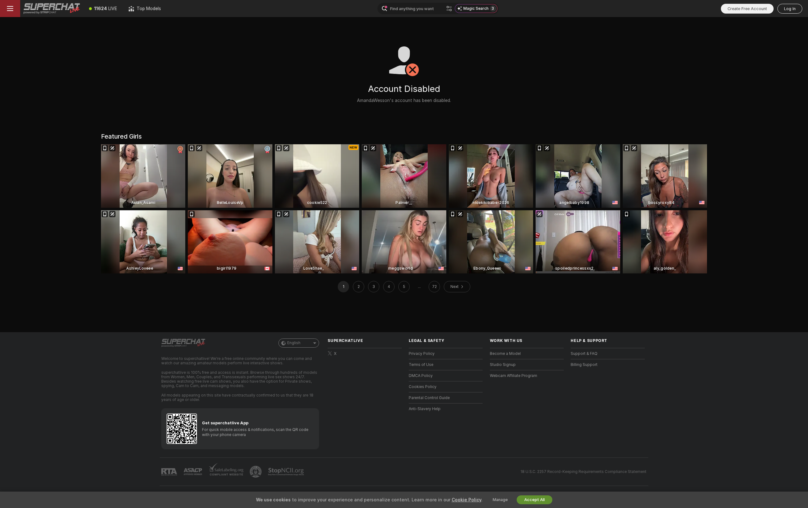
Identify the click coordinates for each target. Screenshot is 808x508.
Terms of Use (421, 364)
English (293, 343)
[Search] (449, 8)
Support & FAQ (584, 353)
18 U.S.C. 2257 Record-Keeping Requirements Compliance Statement (583, 471)
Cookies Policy (423, 387)
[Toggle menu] (10, 8)
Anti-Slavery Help (425, 409)
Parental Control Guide (429, 398)
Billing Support (584, 364)
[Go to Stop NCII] (286, 471)
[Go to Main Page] (51, 8)
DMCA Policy (421, 376)
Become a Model (505, 353)
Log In (790, 8)
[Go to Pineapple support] (256, 472)
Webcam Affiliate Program (513, 376)
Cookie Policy (466, 499)
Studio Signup (503, 364)
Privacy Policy (422, 353)
